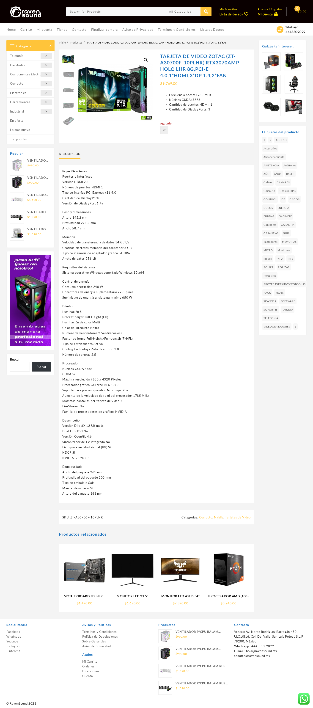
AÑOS (278, 173)
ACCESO (281, 139)
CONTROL (270, 199)
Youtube (12, 641)
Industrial (17, 111)
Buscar (15, 359)
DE (283, 199)
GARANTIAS (271, 233)
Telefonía (16, 56)
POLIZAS (283, 267)
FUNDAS (269, 216)
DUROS (268, 207)
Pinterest (13, 651)
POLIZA (268, 267)
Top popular (18, 139)
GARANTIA (287, 224)
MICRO (268, 250)
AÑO (266, 173)
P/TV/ (280, 258)
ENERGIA (283, 207)
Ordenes (88, 666)
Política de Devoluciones (100, 636)
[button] (146, 60)
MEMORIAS (289, 241)
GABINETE (285, 216)
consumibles (288, 190)
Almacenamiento (274, 156)
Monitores (283, 250)
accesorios (270, 148)
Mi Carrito (89, 661)
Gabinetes (270, 224)
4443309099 (295, 32)
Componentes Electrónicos (29, 74)
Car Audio (17, 65)
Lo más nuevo (20, 130)
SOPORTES (271, 309)
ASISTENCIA (271, 165)
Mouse (268, 258)
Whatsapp (13, 636)
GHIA (286, 233)
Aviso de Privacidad (96, 646)
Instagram (13, 646)
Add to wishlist (164, 130)
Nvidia (218, 517)
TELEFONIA (271, 318)
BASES (290, 173)
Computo (16, 83)
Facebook (13, 632)
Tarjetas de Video (238, 517)
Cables (268, 182)
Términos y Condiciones (99, 632)
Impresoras (270, 241)
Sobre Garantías (94, 641)
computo (269, 190)
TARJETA (287, 309)
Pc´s (290, 258)
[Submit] (205, 11)
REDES (279, 292)
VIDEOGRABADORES (277, 326)
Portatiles (270, 275)
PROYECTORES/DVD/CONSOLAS (285, 284)
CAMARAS (283, 182)
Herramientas (20, 102)
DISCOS (294, 199)
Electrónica (18, 93)
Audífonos (289, 165)
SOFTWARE (288, 301)
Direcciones (90, 671)
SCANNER (270, 301)
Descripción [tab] (69, 154)
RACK (267, 292)
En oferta (17, 120)
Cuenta (87, 676)
